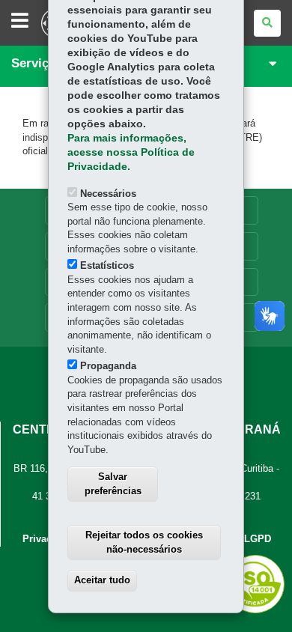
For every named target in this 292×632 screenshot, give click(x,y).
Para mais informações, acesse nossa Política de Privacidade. (131, 152)
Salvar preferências (113, 483)
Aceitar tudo (102, 580)
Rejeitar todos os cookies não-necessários (144, 542)
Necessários (108, 193)
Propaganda (108, 365)
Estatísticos (107, 265)
